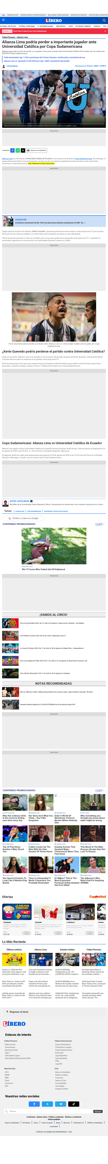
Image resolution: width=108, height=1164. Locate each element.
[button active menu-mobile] (3, 20)
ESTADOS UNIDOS (83, 26)
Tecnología (59, 1086)
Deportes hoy (9, 1068)
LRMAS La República (95, 1123)
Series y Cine (60, 1080)
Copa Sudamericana (34, 511)
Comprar (26, 933)
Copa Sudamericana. (83, 159)
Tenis (7, 1080)
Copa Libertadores (63, 1044)
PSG (57, 1061)
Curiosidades (60, 1083)
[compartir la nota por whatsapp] (17, 150)
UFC (7, 1072)
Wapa (58, 1123)
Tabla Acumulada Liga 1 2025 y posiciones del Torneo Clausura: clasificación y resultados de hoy (44, 57)
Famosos (59, 1078)
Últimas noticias (8, 26)
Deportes (61, 26)
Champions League (63, 1047)
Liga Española (61, 1058)
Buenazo (67, 1123)
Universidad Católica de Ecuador (56, 511)
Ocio (70, 26)
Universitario (10, 1047)
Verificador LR (78, 1123)
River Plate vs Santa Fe (79, 15)
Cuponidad (54, 1126)
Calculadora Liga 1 (12, 1055)
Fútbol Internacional (63, 1041)
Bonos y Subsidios (62, 1072)
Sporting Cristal (11, 1050)
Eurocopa (59, 1053)
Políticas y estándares (56, 1117)
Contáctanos (31, 1117)
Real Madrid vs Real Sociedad (58, 15)
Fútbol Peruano (27, 26)
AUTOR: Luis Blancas (19, 501)
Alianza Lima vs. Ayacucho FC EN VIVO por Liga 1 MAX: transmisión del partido (37, 61)
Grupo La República (12, 1123)
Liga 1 (7, 1053)
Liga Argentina (61, 1055)
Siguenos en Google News (38, 150)
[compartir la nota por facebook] (12, 150)
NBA (7, 1078)
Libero (36, 1123)
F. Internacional (45, 26)
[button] (104, 20)
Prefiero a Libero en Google (25, 518)
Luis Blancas (12, 66)
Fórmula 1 (9, 1083)
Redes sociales (61, 1075)
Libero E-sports (47, 1123)
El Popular (26, 1123)
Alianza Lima (22, 37)
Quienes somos (42, 1117)
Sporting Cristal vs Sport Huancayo (33, 15)
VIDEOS (97, 26)
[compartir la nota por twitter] (23, 150)
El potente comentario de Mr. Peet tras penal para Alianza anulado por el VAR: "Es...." (50, 223)
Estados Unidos (61, 1089)
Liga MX (58, 1064)
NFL (6, 1086)
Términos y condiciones (73, 1117)
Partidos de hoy (12, 15)
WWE (7, 1075)
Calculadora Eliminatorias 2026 (18, 1058)
